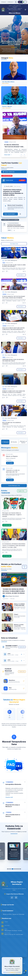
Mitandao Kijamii (12, 2)
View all (24, 567)
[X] (12, 897)
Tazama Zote (22, 646)
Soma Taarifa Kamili (9, 214)
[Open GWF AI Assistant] (24, 972)
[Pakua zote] (21, 654)
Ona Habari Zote (14, 243)
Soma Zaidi (7, 154)
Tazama (11, 463)
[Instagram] (16, 897)
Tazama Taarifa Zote (9, 171)
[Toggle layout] (21, 959)
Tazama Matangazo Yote (14, 485)
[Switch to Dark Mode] (15, 2)
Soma (9, 230)
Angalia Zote (21, 490)
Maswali (4, 2)
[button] (14, 789)
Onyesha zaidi (9, 797)
